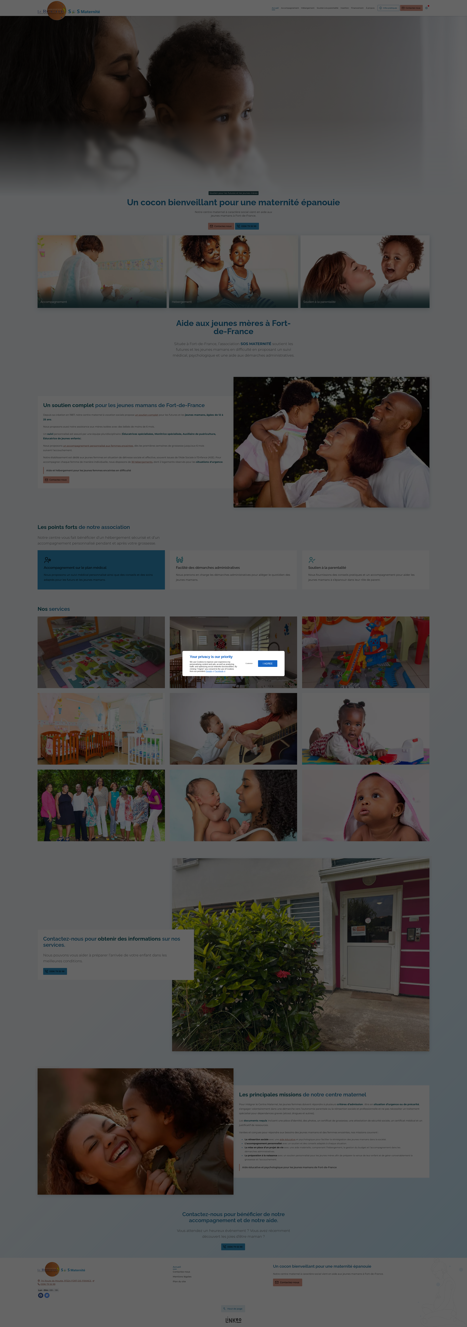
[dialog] (233, 663)
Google (209, 671)
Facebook (219, 671)
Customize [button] (249, 663)
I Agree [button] (268, 663)
